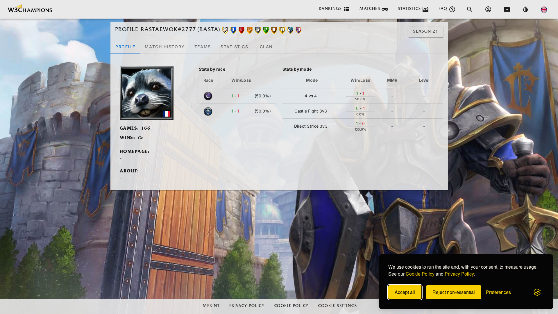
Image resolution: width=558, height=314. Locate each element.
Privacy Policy (459, 273)
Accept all (405, 292)
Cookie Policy (420, 273)
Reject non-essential (453, 292)
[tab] (125, 46)
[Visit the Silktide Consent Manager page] (537, 292)
